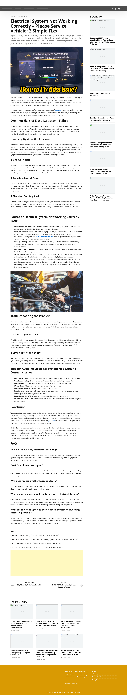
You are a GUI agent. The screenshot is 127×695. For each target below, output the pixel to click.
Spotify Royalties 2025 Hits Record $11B (100, 94)
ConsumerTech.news (63, 692)
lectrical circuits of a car (44, 237)
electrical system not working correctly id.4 (45, 535)
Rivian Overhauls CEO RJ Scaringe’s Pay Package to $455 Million (20, 653)
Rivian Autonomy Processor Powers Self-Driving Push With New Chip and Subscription (71, 624)
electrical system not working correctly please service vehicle (30, 539)
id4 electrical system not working (21, 543)
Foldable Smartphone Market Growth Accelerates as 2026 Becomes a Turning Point (101, 145)
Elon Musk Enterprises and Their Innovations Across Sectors (102, 119)
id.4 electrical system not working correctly (64, 539)
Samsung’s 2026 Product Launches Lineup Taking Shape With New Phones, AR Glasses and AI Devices (102, 41)
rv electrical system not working (21, 547)
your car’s (51, 421)
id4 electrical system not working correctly (47, 543)
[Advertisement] (47, 563)
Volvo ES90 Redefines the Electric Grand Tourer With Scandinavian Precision (71, 653)
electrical (58, 110)
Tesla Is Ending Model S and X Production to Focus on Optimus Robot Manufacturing (21, 624)
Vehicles (13, 16)
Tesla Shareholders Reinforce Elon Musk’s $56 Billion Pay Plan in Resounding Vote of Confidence (47, 654)
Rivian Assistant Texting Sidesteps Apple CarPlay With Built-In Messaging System (47, 623)
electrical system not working (20, 535)
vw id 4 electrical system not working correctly (47, 547)
